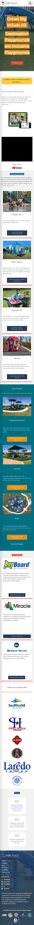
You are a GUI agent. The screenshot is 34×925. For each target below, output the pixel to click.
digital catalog (28, 100)
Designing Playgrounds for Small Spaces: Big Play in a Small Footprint (17, 825)
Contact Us (5, 870)
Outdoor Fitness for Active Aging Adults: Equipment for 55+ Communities (17, 807)
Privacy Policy (6, 872)
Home (3, 860)
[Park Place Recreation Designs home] (9, 3)
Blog (3, 865)
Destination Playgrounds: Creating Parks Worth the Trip (17, 841)
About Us (4, 867)
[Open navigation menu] (30, 3)
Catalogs (4, 863)
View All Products (17, 544)
